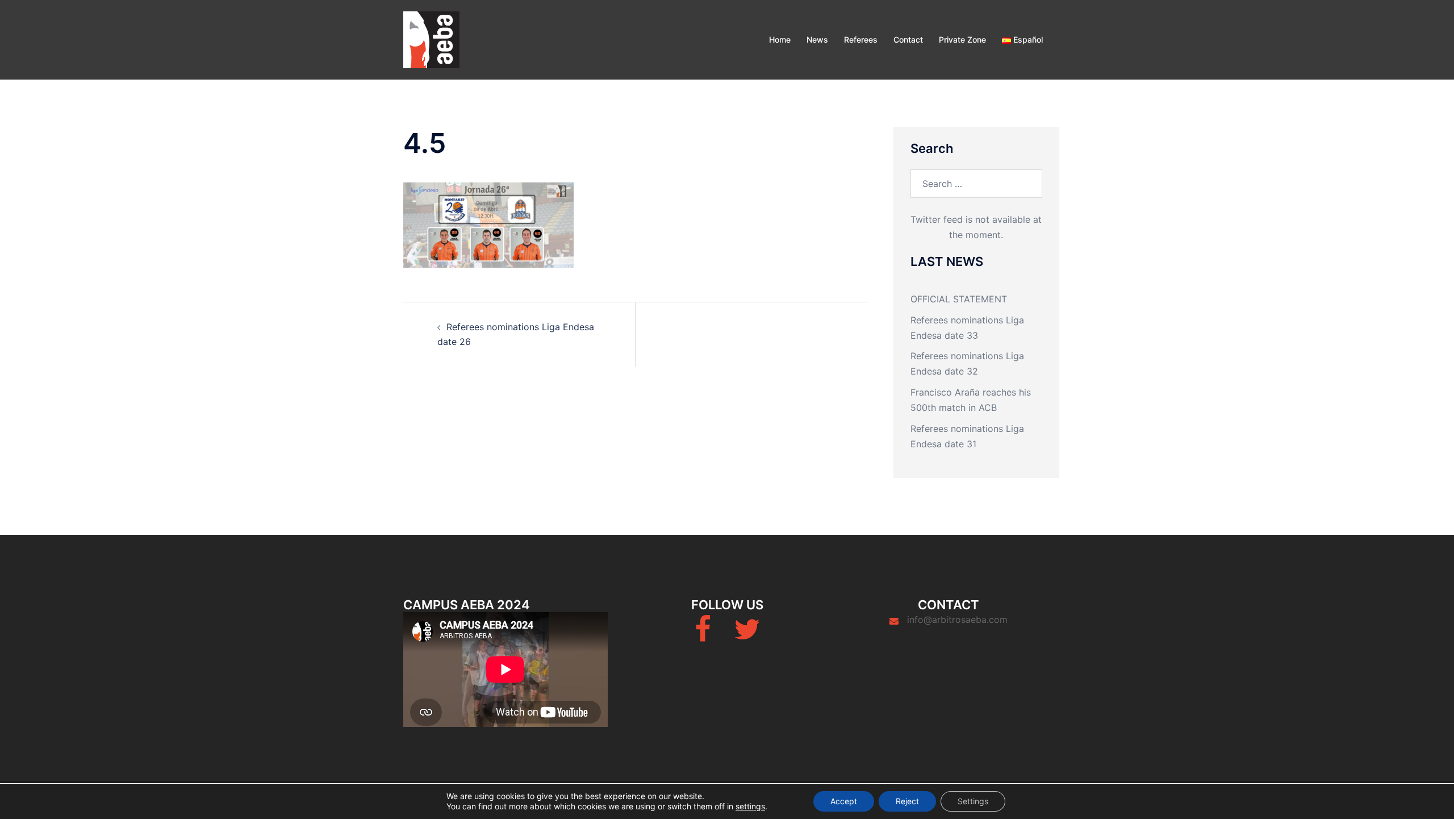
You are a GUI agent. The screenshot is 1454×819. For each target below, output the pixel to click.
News (817, 39)
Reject (907, 801)
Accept (843, 801)
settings (750, 806)
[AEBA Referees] (431, 38)
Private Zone (962, 39)
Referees (861, 39)
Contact (908, 39)
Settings (973, 801)
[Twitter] (747, 636)
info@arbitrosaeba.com (957, 619)
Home (780, 39)
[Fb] (703, 636)
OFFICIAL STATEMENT (958, 299)
